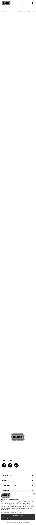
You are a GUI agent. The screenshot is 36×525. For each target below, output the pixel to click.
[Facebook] (4, 465)
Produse (17, 11)
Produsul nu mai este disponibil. (17, 234)
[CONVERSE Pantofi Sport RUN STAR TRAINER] (18, 331)
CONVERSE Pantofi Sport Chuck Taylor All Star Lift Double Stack (18, 303)
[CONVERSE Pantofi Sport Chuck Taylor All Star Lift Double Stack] (18, 286)
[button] (31, 240)
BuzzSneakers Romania (7, 11)
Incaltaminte (23, 11)
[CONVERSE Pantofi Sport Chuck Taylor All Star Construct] (18, 376)
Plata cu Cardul (18, 7)
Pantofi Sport (31, 11)
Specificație (6, 247)
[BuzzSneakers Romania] (6, 3)
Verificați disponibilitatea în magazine (16, 253)
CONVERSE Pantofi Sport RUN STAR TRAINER (18, 348)
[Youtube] (16, 465)
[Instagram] (10, 465)
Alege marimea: (7, 205)
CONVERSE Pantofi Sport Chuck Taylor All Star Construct (18, 393)
